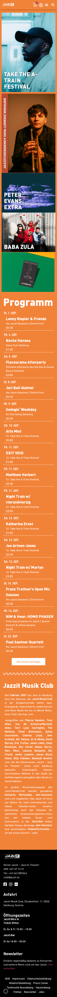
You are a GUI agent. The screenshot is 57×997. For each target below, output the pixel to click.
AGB (7, 978)
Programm (28, 301)
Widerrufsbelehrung (20, 983)
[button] (46, 4)
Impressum (18, 978)
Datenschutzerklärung (39, 978)
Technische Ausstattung (20, 987)
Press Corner (40, 983)
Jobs (41, 992)
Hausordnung (43, 987)
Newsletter (30, 992)
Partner (17, 992)
